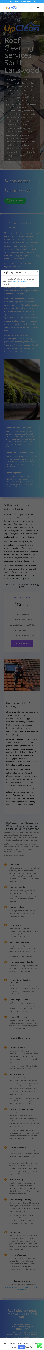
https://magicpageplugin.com (21, 281)
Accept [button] (21, 1347)
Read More (29, 1347)
